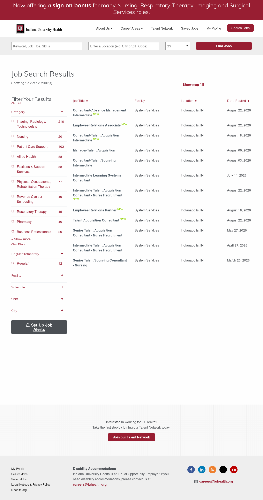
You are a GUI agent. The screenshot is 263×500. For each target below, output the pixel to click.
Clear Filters (18, 244)
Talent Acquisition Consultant (96, 220)
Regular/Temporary (25, 254)
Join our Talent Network (131, 437)
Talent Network (162, 28)
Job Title (79, 101)
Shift (14, 299)
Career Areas (131, 28)
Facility (16, 275)
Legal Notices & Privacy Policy (30, 484)
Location (188, 101)
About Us (103, 28)
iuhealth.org (19, 490)
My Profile (213, 28)
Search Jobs (240, 27)
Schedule (18, 287)
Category (18, 112)
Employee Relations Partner (95, 210)
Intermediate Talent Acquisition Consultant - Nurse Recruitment (97, 192)
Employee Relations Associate (97, 125)
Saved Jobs (189, 28)
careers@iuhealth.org (90, 484)
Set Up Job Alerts (41, 327)
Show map (191, 84)
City (14, 310)
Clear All (16, 103)
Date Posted (237, 101)
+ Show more (21, 239)
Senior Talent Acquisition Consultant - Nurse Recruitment (97, 232)
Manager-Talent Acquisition (94, 150)
